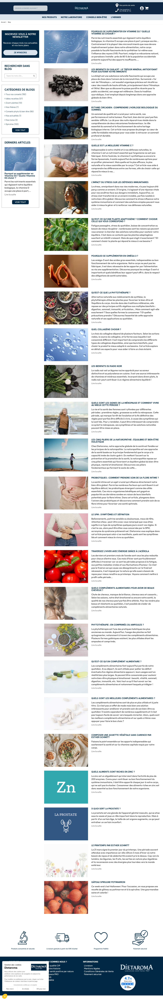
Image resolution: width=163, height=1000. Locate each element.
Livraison (88, 966)
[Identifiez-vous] (142, 8)
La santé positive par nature (60, 971)
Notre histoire (53, 969)
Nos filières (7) (12, 107)
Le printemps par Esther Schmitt (110, 845)
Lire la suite (10, 195)
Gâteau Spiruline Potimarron (108, 882)
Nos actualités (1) (13, 115)
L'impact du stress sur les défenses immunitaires (119, 182)
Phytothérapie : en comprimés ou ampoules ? (117, 625)
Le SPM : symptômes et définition (110, 514)
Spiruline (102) (12, 124)
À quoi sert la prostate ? (106, 808)
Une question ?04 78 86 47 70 (125, 10)
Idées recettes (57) (14, 98)
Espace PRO (53, 974)
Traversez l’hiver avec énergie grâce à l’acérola (120, 551)
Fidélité (50, 980)
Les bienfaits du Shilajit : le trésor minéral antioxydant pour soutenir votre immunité (124, 70)
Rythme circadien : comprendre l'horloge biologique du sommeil (124, 108)
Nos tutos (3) (12, 120)
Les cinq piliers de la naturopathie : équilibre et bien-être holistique (125, 441)
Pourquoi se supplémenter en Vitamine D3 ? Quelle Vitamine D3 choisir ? (20, 175)
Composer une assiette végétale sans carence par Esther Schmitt (121, 736)
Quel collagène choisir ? (106, 329)
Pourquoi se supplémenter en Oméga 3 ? (114, 256)
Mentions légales (92, 969)
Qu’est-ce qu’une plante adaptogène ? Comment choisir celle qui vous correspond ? (124, 220)
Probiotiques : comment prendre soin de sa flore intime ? (125, 478)
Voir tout (20, 130)
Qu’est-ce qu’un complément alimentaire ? (116, 661)
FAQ (49, 977)
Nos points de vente (127, 5)
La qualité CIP (53, 966)
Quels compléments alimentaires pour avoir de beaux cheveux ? (122, 589)
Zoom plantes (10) (14, 103)
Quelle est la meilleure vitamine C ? (112, 145)
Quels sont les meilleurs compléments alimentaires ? (123, 698)
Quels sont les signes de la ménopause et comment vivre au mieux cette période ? (125, 404)
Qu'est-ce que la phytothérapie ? (110, 292)
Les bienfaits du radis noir (106, 366)
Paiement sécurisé (92, 974)
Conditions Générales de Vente (99, 971)
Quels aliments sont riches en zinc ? (113, 772)
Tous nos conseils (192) (16, 94)
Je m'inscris (20, 52)
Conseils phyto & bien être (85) (20, 111)
